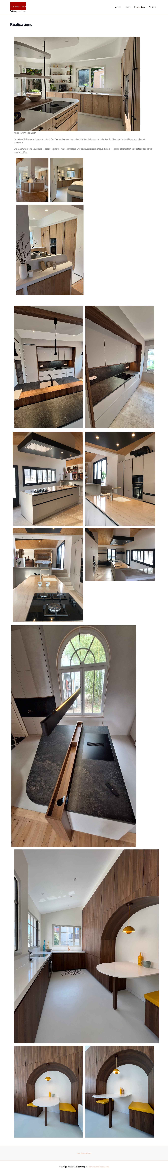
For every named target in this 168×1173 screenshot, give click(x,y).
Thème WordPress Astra (98, 1167)
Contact (152, 7)
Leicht (127, 7)
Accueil (118, 7)
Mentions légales (83, 1153)
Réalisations (139, 7)
